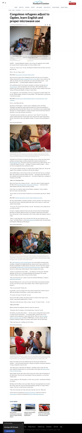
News (16, 7)
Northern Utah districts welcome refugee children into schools (28, 198)
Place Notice (47, 7)
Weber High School (31, 220)
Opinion (27, 7)
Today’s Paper (55, 7)
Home (10, 10)
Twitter (55, 426)
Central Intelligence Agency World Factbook (21, 262)
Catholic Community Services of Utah (28, 79)
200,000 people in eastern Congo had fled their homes (28, 267)
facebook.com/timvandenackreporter (36, 394)
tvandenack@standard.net (30, 392)
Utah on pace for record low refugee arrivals (24, 74)
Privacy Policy (32, 426)
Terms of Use (41, 426)
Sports (33, 7)
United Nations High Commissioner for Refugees (27, 184)
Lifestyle (21, 7)
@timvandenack (13, 394)
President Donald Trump (15, 162)
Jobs (61, 426)
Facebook (49, 426)
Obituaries (39, 7)
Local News (18, 10)
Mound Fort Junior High (15, 279)
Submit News (64, 7)
